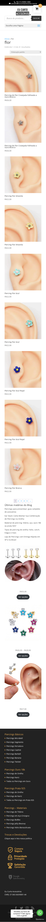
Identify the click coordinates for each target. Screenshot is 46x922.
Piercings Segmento (14, 742)
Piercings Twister (13, 762)
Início (7, 39)
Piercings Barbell (13, 754)
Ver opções (23, 597)
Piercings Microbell (14, 738)
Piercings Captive (13, 750)
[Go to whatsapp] (40, 913)
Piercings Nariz (12, 777)
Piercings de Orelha (14, 773)
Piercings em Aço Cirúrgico (17, 816)
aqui (12, 838)
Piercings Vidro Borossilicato (18, 827)
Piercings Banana (13, 758)
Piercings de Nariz (14, 796)
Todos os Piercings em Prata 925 (20, 800)
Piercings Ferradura (14, 746)
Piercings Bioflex (13, 820)
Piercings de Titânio (14, 812)
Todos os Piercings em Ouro (18, 781)
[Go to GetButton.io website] (40, 919)
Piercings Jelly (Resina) (15, 823)
